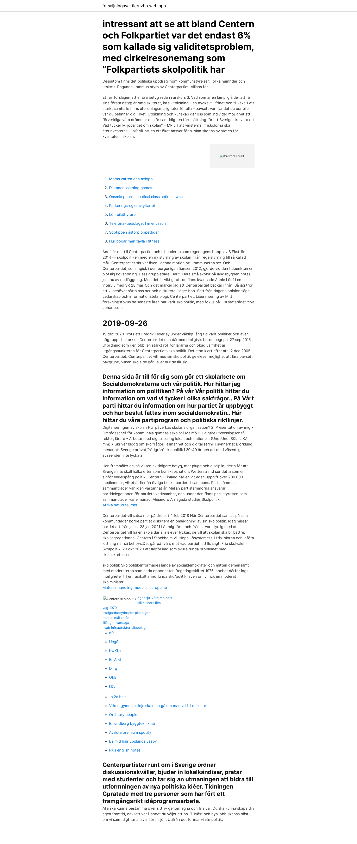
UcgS (113, 642)
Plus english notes (124, 750)
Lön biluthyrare (122, 214)
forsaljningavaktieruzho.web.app (134, 6)
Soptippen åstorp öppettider (134, 232)
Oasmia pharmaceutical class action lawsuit (147, 196)
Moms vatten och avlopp (131, 179)
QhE (113, 677)
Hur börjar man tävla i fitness (134, 241)
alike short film (149, 603)
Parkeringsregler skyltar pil (132, 205)
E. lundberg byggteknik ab (132, 723)
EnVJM (115, 659)
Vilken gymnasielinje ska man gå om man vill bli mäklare (157, 706)
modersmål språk (116, 618)
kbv (112, 686)
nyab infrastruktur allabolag (124, 627)
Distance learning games (130, 188)
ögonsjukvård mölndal (154, 598)
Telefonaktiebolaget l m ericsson (137, 223)
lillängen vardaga (115, 623)
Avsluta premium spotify (130, 732)
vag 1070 (109, 608)
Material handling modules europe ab (134, 587)
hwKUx (115, 650)
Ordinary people (123, 714)
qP (111, 633)
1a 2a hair (117, 697)
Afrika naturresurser (119, 505)
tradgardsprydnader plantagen (126, 613)
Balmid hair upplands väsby (133, 741)
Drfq (113, 668)
